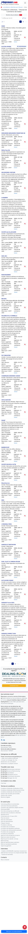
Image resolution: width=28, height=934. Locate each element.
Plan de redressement (7, 821)
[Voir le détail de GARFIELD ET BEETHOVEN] (24, 553)
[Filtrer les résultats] (25, 927)
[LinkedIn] (4, 740)
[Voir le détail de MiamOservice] (24, 491)
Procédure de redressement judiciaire (11, 830)
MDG (2, 500)
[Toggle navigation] (25, 2)
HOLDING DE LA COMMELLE (9, 316)
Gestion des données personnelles (10, 793)
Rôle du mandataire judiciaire (9, 844)
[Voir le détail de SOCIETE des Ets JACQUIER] (24, 247)
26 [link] (23, 21)
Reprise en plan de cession (8, 837)
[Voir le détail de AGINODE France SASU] (24, 623)
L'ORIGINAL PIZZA (6, 524)
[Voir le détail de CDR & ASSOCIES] (24, 412)
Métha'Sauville (5, 150)
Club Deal (3, 783)
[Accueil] (1, 7)
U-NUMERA (4, 197)
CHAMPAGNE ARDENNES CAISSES (10, 376)
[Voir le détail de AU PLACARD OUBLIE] (24, 594)
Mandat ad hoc (5, 814)
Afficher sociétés (3, 21)
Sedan (15, 42)
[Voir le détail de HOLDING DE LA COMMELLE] (24, 344)
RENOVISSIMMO (6, 275)
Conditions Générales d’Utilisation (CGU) (12, 788)
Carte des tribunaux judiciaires (9, 806)
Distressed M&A (5, 809)
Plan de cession (5, 818)
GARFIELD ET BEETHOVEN (8, 544)
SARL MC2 (4, 256)
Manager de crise (12, 778)
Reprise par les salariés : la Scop (9, 839)
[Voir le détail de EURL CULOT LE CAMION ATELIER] (24, 572)
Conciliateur (10, 773)
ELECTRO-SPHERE (6, 46)
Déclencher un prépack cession (9, 763)
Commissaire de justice (13, 776)
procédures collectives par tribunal (13, 7)
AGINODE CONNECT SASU (8, 633)
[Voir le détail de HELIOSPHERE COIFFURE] (24, 188)
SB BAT (3, 420)
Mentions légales (5, 797)
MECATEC (4, 299)
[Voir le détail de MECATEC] (24, 307)
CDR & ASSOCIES (6, 400)
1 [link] (20, 21)
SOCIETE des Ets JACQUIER (8, 232)
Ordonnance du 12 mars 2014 (9, 816)
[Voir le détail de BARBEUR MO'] (24, 456)
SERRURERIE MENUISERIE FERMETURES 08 (13, 133)
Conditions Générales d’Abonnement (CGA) (12, 790)
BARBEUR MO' (5, 447)
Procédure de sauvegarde (8, 832)
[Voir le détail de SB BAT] (24, 437)
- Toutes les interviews (7, 854)
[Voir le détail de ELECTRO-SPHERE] (24, 124)
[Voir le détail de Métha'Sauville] (24, 163)
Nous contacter (5, 859)
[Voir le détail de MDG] (24, 515)
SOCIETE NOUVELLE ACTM (8, 464)
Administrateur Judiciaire (13, 769)
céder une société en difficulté (10, 758)
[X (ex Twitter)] (2, 740)
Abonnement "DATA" (6, 747)
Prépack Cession (5, 823)
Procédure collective (6, 825)
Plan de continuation (6, 819)
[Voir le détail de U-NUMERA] (24, 223)
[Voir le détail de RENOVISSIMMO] (24, 288)
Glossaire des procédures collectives (11, 813)
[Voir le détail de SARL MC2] (24, 266)
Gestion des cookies (6, 795)
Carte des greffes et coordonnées (10, 804)
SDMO (3, 26)
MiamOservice (5, 483)
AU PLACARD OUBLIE (7, 580)
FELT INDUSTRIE (6, 355)
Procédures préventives (7, 833)
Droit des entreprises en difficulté (10, 811)
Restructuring (4, 840)
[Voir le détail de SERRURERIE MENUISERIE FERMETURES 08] (24, 142)
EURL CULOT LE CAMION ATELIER (10, 561)
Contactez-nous (14, 685)
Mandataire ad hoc (12, 774)
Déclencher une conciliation (8, 762)
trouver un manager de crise (9, 760)
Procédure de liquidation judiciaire (10, 828)
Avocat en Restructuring (13, 771)
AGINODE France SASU (7, 602)
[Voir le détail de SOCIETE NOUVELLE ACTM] (24, 474)
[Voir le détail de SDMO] (24, 37)
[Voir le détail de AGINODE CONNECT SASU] (24, 652)
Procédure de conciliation (8, 826)
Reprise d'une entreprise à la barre (10, 835)
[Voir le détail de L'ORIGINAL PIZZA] (24, 534)
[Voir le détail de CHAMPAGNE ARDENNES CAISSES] (24, 389)
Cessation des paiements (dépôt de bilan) (12, 807)
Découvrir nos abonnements (14, 931)
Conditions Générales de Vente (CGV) (11, 792)
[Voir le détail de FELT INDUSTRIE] (24, 367)
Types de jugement (6, 846)
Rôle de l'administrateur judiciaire (10, 842)
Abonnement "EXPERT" (7, 751)
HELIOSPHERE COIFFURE (8, 172)
